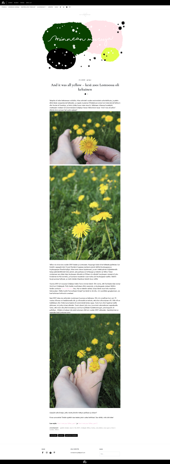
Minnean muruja (13, 7)
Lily (85, 461)
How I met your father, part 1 (66, 423)
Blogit (16, 3)
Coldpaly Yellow (85, 428)
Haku (56, 7)
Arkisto (50, 7)
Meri (89, 80)
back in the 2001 (75, 428)
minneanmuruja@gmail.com (78, 452)
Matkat (61, 435)
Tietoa (22, 3)
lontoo (93, 428)
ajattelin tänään (64, 428)
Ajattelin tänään (71, 435)
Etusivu (4, 7)
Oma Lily (29, 3)
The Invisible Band (67, 288)
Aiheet (10, 3)
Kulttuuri (53, 435)
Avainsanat (41, 7)
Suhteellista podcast (28, 7)
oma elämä (99, 428)
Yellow (57, 430)
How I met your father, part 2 (87, 423)
